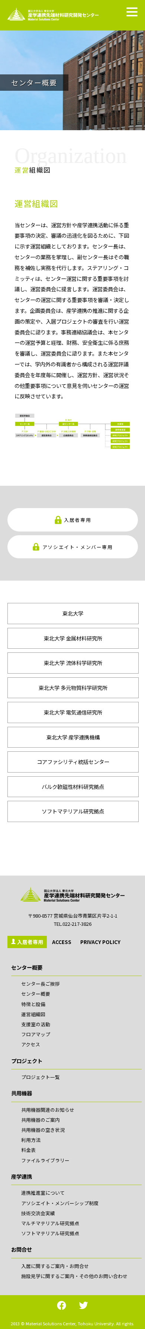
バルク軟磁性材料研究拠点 (73, 786)
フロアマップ (35, 1034)
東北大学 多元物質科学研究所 (73, 687)
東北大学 (72, 613)
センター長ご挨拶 (40, 983)
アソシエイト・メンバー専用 (77, 546)
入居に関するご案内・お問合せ (55, 1265)
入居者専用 (77, 519)
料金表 (28, 1149)
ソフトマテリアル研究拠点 (73, 811)
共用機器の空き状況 (43, 1129)
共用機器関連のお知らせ (47, 1109)
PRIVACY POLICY (100, 942)
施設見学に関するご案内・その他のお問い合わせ (74, 1276)
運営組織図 (33, 1014)
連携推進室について (43, 1192)
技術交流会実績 (38, 1213)
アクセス (30, 1044)
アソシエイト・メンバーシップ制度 (60, 1203)
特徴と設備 (33, 1004)
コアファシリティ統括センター (73, 761)
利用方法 (31, 1139)
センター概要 (35, 993)
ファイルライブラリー (45, 1160)
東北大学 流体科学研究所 (73, 663)
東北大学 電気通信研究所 (73, 712)
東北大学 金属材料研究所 (73, 638)
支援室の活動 (35, 1024)
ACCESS (61, 942)
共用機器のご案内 (40, 1119)
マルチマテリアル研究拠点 (50, 1223)
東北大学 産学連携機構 (73, 737)
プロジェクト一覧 (40, 1077)
